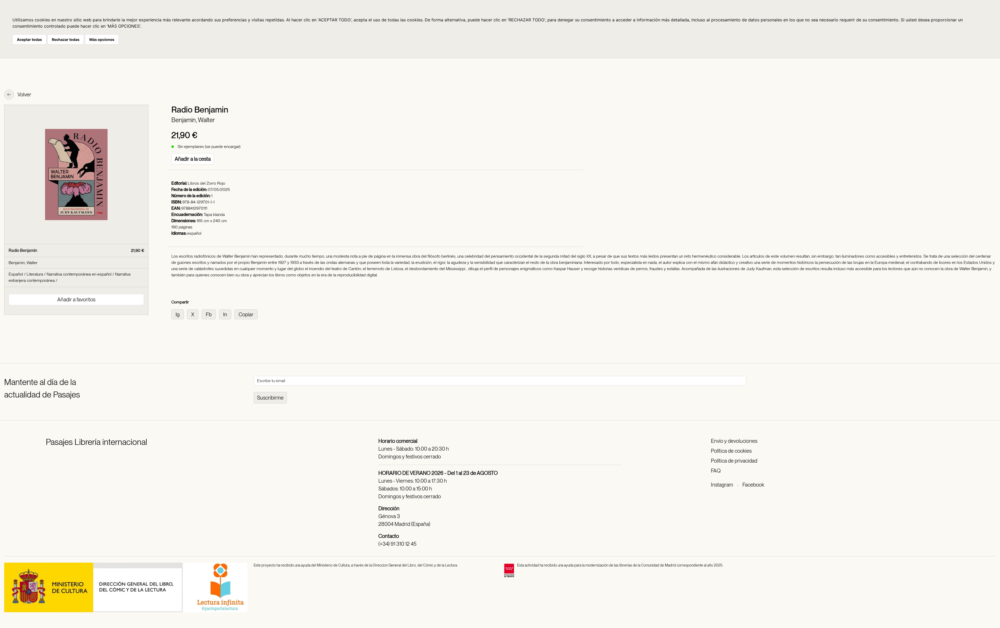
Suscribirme (270, 398)
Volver (24, 94)
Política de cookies (731, 451)
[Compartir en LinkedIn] (226, 314)
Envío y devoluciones (734, 441)
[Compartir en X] (194, 314)
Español (16, 274)
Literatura (35, 274)
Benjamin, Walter (193, 120)
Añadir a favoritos (76, 299)
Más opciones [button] (101, 39)
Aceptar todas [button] (29, 39)
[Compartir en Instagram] (179, 314)
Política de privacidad (734, 461)
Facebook (753, 485)
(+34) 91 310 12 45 (397, 544)
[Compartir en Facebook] (210, 314)
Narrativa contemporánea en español (79, 274)
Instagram (722, 485)
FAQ (716, 471)
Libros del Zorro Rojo (206, 183)
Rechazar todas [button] (65, 39)
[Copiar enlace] (247, 314)
